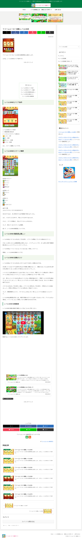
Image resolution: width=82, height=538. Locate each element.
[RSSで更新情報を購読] (30, 437)
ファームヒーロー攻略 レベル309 (67, 132)
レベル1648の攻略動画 (28, 96)
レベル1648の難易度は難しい (29, 92)
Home (52, 534)
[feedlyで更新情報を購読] (27, 437)
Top (79, 535)
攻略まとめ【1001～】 (68, 534)
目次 (26, 85)
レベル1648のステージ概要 (28, 90)
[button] (50, 32)
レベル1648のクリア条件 (28, 88)
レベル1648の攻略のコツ (28, 94)
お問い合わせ (77, 534)
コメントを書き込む (28, 521)
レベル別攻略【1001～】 (8, 398)
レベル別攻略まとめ (59, 534)
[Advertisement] (28, 72)
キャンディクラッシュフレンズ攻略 (67, 181)
